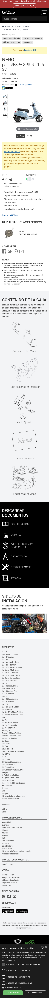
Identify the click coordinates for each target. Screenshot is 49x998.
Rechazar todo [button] (35, 993)
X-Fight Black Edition (10, 775)
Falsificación (7, 848)
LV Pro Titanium (8, 728)
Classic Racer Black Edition (13, 751)
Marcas (5, 833)
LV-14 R (5, 660)
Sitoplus (5, 793)
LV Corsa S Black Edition (12, 667)
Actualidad (6, 822)
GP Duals (6, 744)
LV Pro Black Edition (10, 723)
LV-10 (4, 683)
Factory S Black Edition (11, 733)
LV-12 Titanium (8, 702)
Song (4, 812)
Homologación (8, 875)
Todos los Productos (10, 799)
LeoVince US (30, 50)
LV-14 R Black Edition (10, 662)
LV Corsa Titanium (9, 681)
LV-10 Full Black (8, 688)
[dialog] (24, 971)
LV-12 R (5, 704)
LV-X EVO (6, 754)
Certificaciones (8, 841)
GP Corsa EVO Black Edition (13, 770)
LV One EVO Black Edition (12, 712)
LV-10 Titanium (8, 694)
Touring (5, 788)
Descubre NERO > (10, 215)
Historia (5, 830)
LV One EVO (7, 709)
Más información (8, 960)
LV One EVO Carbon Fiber (12, 715)
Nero (4, 717)
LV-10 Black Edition (10, 686)
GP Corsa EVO (8, 767)
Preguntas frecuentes (11, 877)
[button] (24, 987)
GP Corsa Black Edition (11, 762)
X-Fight (5, 772)
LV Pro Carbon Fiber (10, 725)
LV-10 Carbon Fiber (10, 691)
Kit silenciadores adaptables (13, 796)
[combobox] (42, 947)
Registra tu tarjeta (9, 883)
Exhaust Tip (7, 786)
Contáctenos (7, 864)
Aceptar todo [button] (12, 993)
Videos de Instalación (11, 42)
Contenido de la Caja (11, 38)
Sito (3, 791)
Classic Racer (7, 749)
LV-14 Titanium (8, 657)
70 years (5, 843)
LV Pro (4, 720)
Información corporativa (12, 828)
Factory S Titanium (9, 738)
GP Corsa (6, 759)
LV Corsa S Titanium (10, 673)
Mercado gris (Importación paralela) (16, 851)
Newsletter (6, 885)
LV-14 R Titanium (9, 665)
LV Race (5, 741)
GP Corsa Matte (8, 765)
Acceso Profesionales (10, 854)
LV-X (4, 757)
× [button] (46, 947)
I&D (3, 838)
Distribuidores (7, 846)
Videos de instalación (10, 880)
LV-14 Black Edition (10, 654)
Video (4, 809)
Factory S (6, 730)
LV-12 (4, 696)
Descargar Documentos (32, 38)
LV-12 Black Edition (10, 699)
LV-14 (4, 652)
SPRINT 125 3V (12, 30)
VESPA (28, 26)
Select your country (24, 5)
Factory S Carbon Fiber (11, 736)
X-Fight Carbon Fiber (10, 778)
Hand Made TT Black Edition (13, 783)
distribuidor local (12, 151)
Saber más (6, 907)
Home (7, 26)
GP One (5, 746)
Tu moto (17, 26)
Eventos (5, 825)
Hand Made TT (8, 780)
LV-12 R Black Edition (10, 707)
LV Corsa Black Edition (11, 675)
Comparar (28, 42)
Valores (5, 835)
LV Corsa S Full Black (10, 670)
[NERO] (5, 96)
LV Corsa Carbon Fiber (11, 678)
